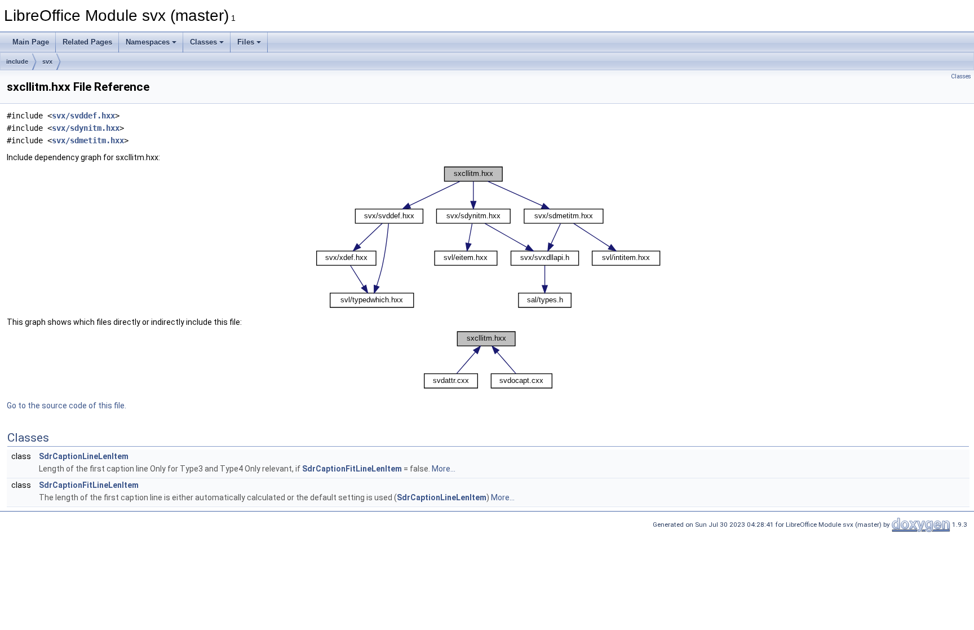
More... (443, 468)
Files (245, 42)
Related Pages (87, 42)
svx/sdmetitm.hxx (88, 140)
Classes (203, 42)
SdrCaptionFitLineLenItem (352, 468)
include (17, 61)
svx (47, 61)
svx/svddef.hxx (83, 115)
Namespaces (148, 42)
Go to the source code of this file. (66, 405)
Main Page (30, 42)
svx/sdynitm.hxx (85, 128)
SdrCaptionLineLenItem (84, 456)
